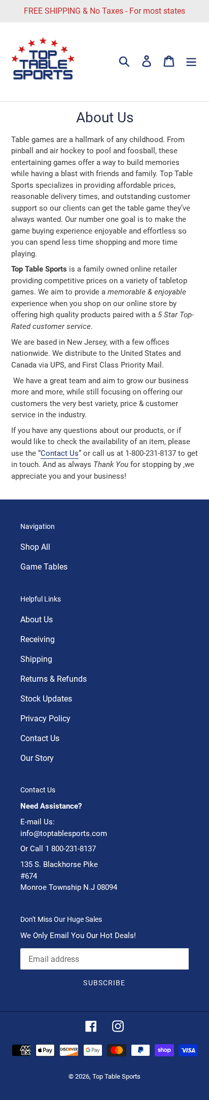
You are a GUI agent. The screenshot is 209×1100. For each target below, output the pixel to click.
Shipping (36, 659)
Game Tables (43, 567)
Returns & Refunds (53, 679)
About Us (36, 619)
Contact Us (60, 453)
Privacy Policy (45, 718)
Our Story (37, 758)
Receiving (37, 639)
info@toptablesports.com (63, 833)
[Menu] (191, 60)
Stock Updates (46, 699)
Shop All (35, 547)
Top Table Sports (116, 1076)
